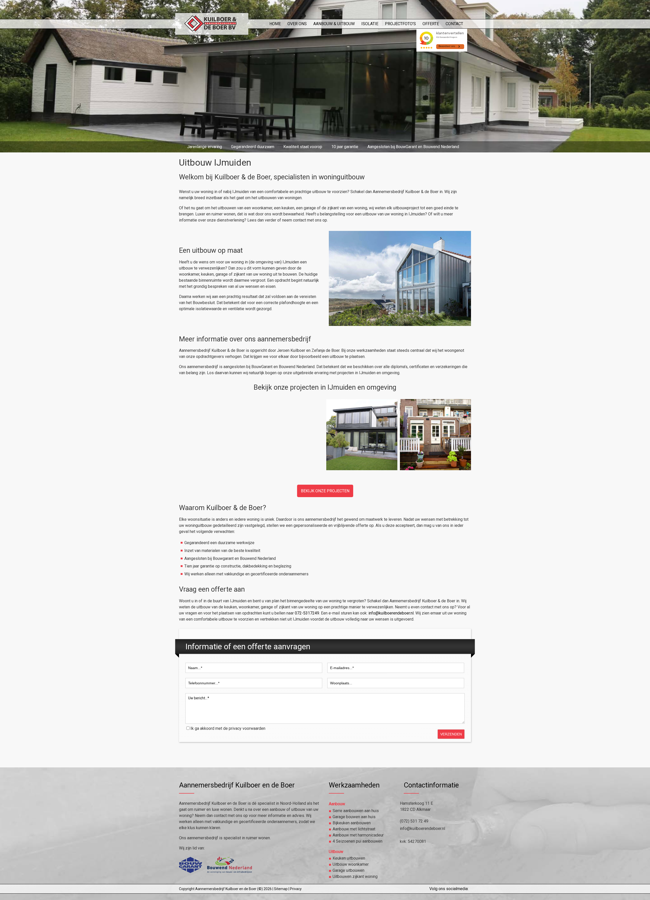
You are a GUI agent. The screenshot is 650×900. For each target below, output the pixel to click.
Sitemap (281, 889)
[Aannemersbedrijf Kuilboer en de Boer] (211, 29)
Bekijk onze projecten (325, 490)
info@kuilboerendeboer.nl (391, 613)
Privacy (296, 889)
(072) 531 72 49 (414, 821)
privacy (235, 728)
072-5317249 (307, 613)
